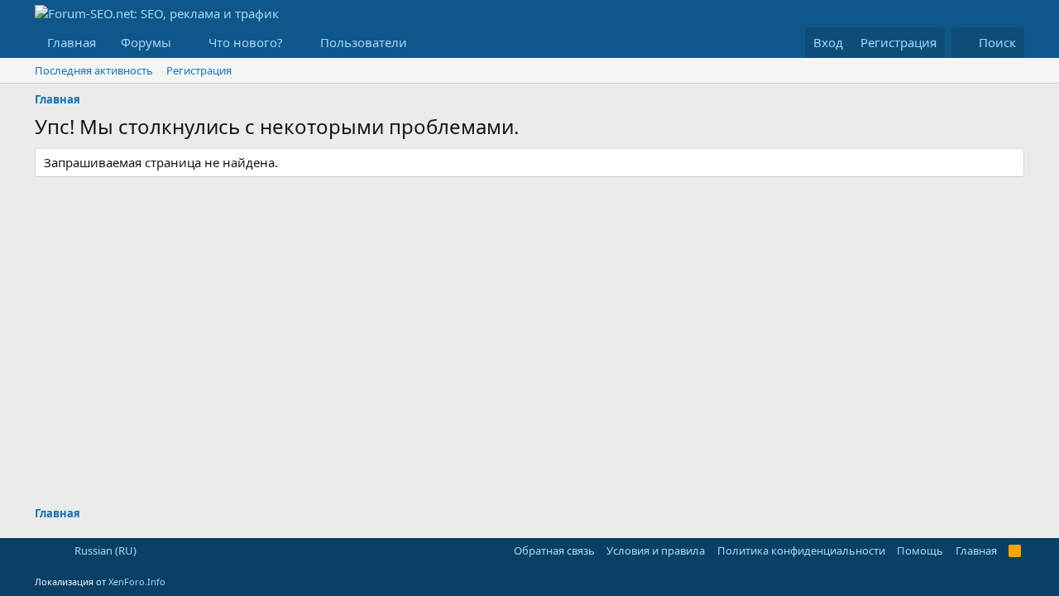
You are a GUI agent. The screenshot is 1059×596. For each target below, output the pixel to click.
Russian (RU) (104, 550)
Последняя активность (94, 70)
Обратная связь (554, 550)
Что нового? (245, 42)
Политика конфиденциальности (801, 550)
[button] (184, 42)
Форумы (146, 42)
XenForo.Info (136, 581)
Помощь (920, 550)
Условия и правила (655, 550)
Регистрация (199, 70)
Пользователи (363, 42)
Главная (71, 42)
